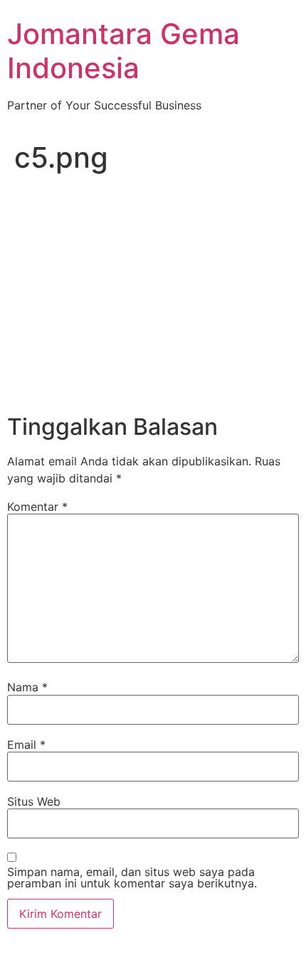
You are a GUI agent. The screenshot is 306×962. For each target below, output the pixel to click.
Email (26, 744)
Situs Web (33, 801)
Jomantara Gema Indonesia (123, 50)
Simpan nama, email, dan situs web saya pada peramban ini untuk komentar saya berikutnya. (132, 877)
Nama (27, 687)
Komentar (37, 506)
